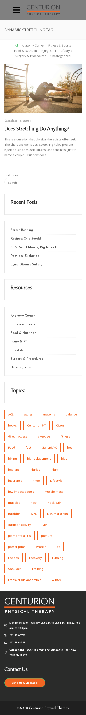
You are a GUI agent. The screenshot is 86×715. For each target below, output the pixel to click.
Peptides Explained (25, 256)
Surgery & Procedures (27, 359)
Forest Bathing (22, 230)
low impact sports (21, 492)
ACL (11, 414)
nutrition (14, 514)
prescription (17, 547)
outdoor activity (19, 525)
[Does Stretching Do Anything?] (43, 88)
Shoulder (14, 569)
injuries (35, 469)
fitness (65, 436)
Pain (44, 525)
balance (71, 414)
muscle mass (53, 492)
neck (34, 503)
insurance (15, 480)
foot (28, 447)
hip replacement (39, 458)
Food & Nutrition (23, 333)
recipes (13, 558)
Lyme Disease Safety (26, 264)
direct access (17, 436)
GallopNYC (49, 447)
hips (64, 458)
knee (36, 480)
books (12, 425)
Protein (41, 547)
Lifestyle (17, 350)
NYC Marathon (57, 514)
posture (46, 536)
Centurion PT (36, 425)
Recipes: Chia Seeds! (26, 238)
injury (55, 469)
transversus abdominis (24, 580)
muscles (14, 503)
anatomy (48, 414)
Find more (11, 175)
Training (37, 569)
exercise (44, 436)
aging (28, 414)
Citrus (60, 425)
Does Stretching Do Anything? (36, 128)
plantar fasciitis (19, 536)
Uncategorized (22, 367)
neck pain (55, 503)
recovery (35, 558)
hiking (12, 458)
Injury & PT (19, 341)
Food (11, 447)
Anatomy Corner (23, 315)
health (71, 447)
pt (58, 547)
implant (13, 469)
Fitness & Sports (23, 324)
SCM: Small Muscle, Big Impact (33, 247)
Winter (56, 580)
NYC (34, 514)
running (57, 558)
